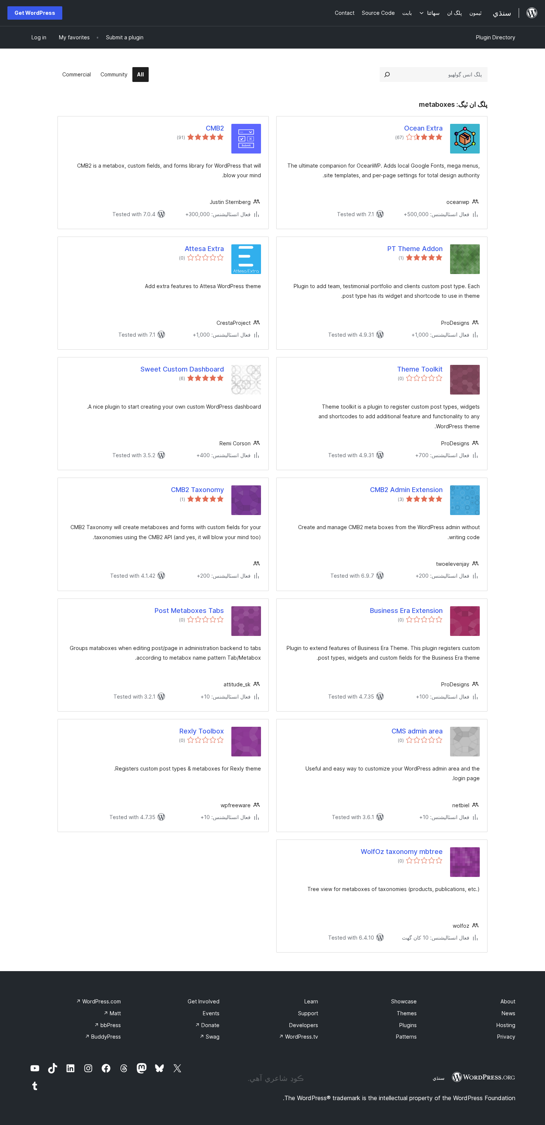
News (508, 1013)
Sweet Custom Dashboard (182, 369)
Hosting (505, 1025)
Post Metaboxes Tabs (189, 610)
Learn (311, 1001)
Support (308, 1013)
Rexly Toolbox (201, 731)
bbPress (107, 1025)
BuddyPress (103, 1036)
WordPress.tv (298, 1036)
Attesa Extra (204, 249)
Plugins (408, 1025)
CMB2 (215, 128)
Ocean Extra (423, 128)
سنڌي (439, 1078)
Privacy (506, 1036)
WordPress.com (98, 1001)
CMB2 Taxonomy (197, 490)
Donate (207, 1025)
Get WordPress (34, 13)
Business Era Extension (406, 610)
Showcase (404, 1001)
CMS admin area (417, 731)
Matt (112, 1013)
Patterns (406, 1036)
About (508, 1001)
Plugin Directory (495, 37)
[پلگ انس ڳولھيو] (387, 74)
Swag (209, 1036)
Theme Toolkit (420, 369)
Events (211, 1013)
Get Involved (203, 1001)
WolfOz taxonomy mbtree (402, 851)
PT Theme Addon (415, 249)
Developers (303, 1025)
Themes (407, 1013)
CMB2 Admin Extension (406, 490)
